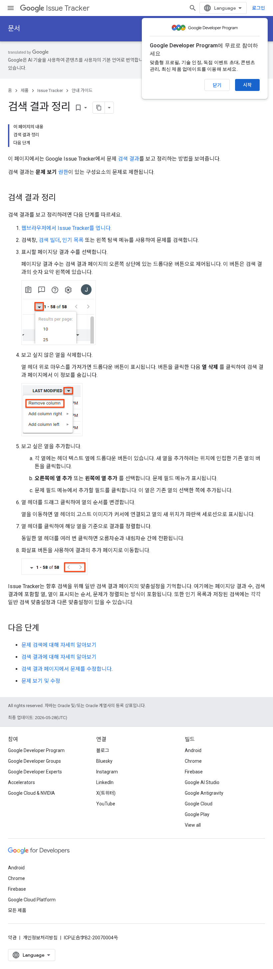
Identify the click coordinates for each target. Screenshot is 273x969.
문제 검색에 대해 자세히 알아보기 (59, 645)
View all (193, 825)
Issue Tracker (68, 8)
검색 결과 (128, 159)
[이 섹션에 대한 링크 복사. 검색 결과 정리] (62, 198)
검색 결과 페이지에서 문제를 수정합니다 (66, 669)
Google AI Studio (202, 782)
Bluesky (104, 761)
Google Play (197, 814)
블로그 (102, 750)
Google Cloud (198, 803)
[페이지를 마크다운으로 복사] (99, 107)
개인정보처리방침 (40, 937)
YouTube (105, 803)
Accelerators (21, 782)
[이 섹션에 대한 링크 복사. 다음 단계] (46, 628)
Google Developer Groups (34, 761)
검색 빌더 (49, 240)
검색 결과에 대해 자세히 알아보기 (59, 657)
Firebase (194, 771)
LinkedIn (105, 782)
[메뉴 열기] (10, 8)
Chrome (193, 761)
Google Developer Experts (35, 771)
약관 (12, 937)
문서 (14, 28)
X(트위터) (106, 793)
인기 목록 (73, 240)
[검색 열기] (193, 8)
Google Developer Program (36, 750)
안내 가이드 (82, 90)
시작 (247, 85)
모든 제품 (17, 910)
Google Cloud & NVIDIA (31, 793)
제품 (25, 90)
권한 (63, 172)
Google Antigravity (204, 793)
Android (193, 750)
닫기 (217, 85)
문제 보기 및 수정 (40, 681)
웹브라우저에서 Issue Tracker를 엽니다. (66, 228)
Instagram (107, 771)
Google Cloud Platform (32, 899)
